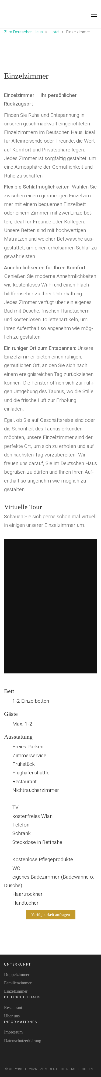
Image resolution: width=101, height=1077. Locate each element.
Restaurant (13, 1007)
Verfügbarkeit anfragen (50, 914)
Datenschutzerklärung (22, 1040)
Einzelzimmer (15, 991)
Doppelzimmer (16, 974)
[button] (94, 14)
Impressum (13, 1032)
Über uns (12, 1016)
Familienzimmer (18, 983)
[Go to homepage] (17, 14)
